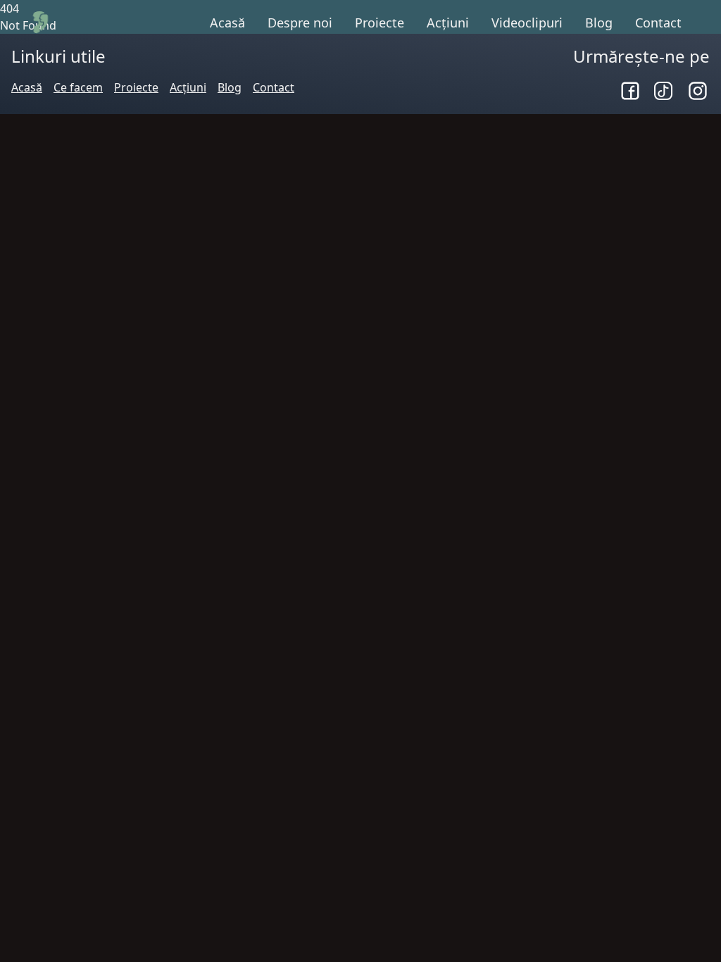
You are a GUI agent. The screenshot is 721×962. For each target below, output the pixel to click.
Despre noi (300, 22)
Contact (658, 22)
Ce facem (78, 87)
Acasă (227, 22)
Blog (599, 22)
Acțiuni (448, 22)
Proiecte (379, 22)
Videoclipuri (527, 22)
